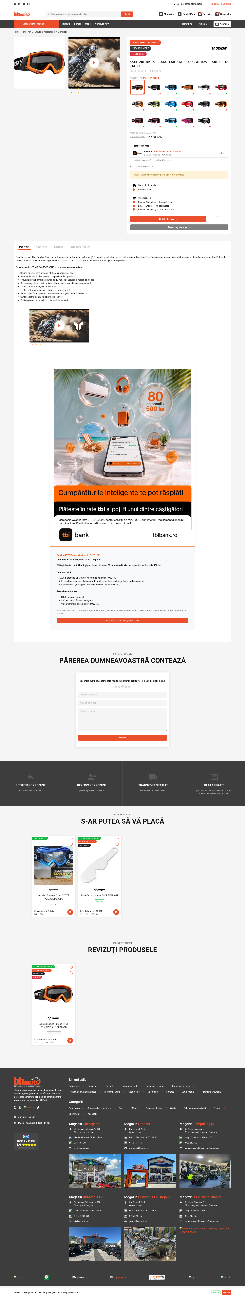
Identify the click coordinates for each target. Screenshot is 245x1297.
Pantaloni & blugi (154, 1108)
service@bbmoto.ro (138, 1221)
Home (17, 32)
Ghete (173, 1108)
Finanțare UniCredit (211, 1091)
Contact (170, 1091)
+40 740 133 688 (81, 1216)
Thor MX (27, 32)
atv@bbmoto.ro (81, 1221)
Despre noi (152, 1091)
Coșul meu (93, 1086)
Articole (203, 24)
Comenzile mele (130, 1086)
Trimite (122, 737)
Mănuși (134, 1108)
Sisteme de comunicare (99, 1108)
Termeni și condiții (181, 1086)
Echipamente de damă (195, 1108)
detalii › (222, 153)
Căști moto (74, 1108)
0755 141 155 (135, 1143)
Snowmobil (74, 1114)
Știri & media (187, 1091)
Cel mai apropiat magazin (189, 4)
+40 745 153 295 (26, 1117)
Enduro (217, 1108)
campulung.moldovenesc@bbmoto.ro (202, 1148)
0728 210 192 (191, 1143)
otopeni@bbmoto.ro (138, 1148)
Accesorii (92, 1114)
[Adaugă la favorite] (212, 219)
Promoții (185, 24)
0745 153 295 (80, 1143)
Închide (216, 1292)
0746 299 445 (135, 1216)
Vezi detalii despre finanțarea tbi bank (122, 620)
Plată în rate (134, 1091)
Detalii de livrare (168, 219)
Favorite (110, 1086)
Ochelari (62, 32)
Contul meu (74, 1086)
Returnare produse (155, 1086)
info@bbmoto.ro (81, 1148)
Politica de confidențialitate (82, 1091)
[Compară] (223, 219)
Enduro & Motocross (44, 32)
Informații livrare (112, 1091)
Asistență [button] (225, 24)
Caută (127, 14)
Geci (121, 1108)
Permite (226, 1292)
